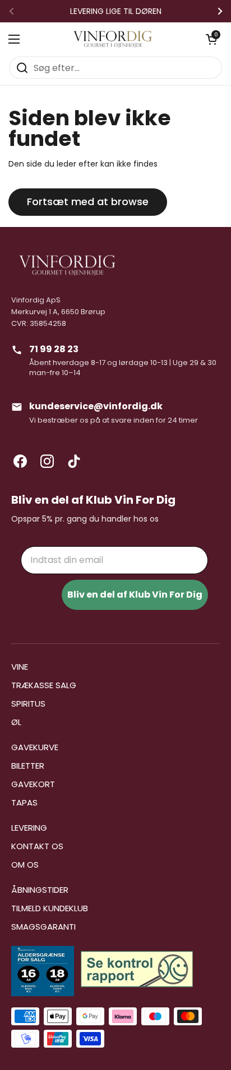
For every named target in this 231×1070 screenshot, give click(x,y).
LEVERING (29, 828)
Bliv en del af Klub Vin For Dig (134, 594)
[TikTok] (74, 461)
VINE (19, 667)
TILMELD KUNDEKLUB (49, 908)
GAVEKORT (33, 784)
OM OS (25, 864)
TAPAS (24, 802)
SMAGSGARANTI (43, 926)
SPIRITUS (28, 703)
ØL (16, 722)
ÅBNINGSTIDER (39, 890)
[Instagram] (47, 461)
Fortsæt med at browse (88, 202)
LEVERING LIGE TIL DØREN (115, 11)
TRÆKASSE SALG (43, 685)
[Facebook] (20, 461)
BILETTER (27, 765)
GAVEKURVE (34, 747)
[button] (211, 39)
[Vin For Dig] (112, 39)
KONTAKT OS (37, 846)
